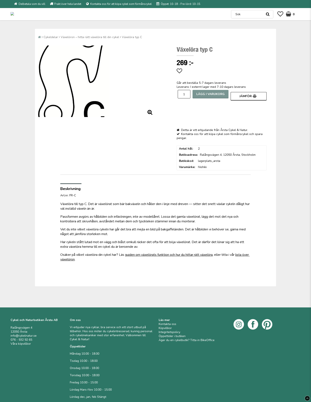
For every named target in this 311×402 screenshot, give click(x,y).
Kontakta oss (167, 324)
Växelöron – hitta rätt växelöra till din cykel (90, 37)
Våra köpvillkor (21, 344)
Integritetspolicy (169, 332)
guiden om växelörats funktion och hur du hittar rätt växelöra (169, 254)
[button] (280, 14)
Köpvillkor (165, 328)
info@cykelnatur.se (24, 336)
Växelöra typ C (132, 37)
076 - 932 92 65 (21, 340)
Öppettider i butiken (172, 336)
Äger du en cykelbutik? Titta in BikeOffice (187, 340)
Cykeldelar (51, 37)
